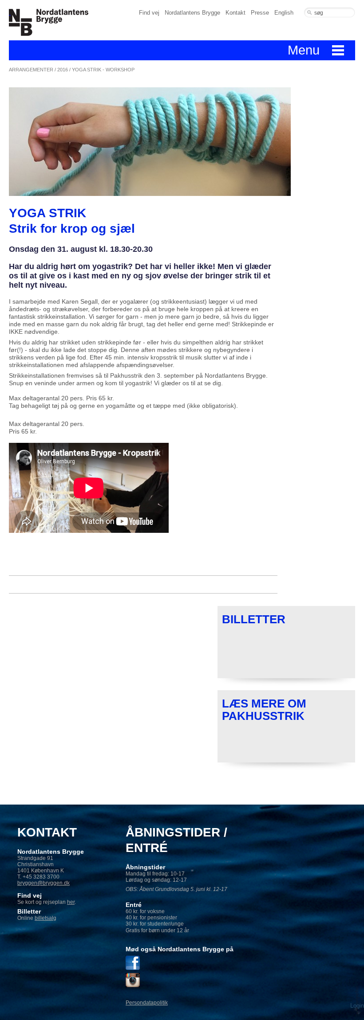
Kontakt (235, 12)
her (71, 902)
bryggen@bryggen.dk (43, 883)
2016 (62, 69)
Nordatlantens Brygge (192, 12)
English (283, 12)
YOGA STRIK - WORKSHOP (103, 69)
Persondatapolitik (147, 1003)
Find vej (149, 12)
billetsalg (45, 918)
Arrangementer (31, 69)
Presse (260, 12)
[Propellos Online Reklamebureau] (357, 999)
